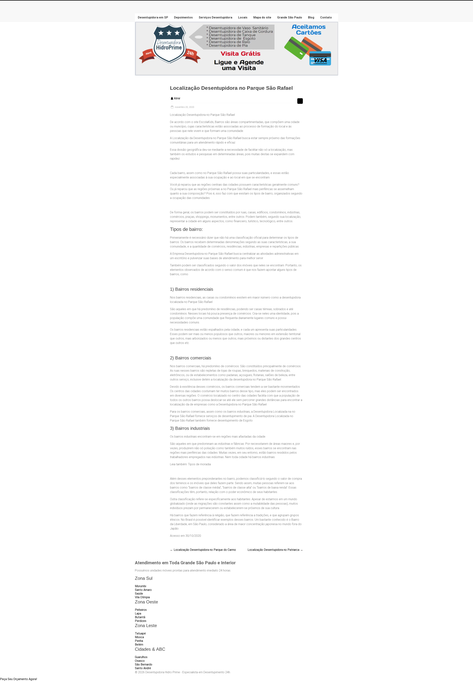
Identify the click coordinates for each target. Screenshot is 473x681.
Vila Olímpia (142, 597)
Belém (139, 644)
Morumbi (140, 586)
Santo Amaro (143, 590)
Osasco (140, 661)
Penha (139, 641)
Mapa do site (262, 17)
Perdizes (140, 621)
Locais (242, 17)
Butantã (140, 617)
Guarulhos (141, 657)
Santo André (143, 668)
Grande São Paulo (289, 17)
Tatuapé (140, 633)
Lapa (138, 613)
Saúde (139, 593)
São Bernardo (143, 664)
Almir (177, 98)
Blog (311, 17)
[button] (18, 679)
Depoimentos (183, 17)
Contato (326, 17)
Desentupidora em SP (153, 17)
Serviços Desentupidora (215, 17)
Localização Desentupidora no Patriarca (275, 550)
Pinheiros (141, 610)
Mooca (139, 637)
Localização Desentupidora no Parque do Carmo (203, 550)
